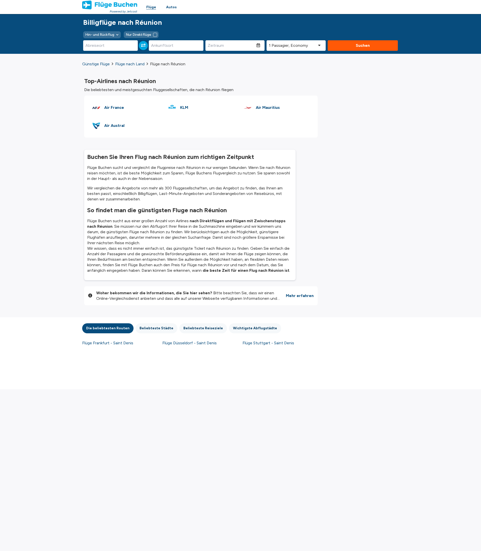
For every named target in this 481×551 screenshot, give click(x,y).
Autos (171, 7)
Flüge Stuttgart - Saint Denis (268, 343)
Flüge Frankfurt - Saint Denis (107, 343)
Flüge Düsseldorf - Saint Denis (189, 343)
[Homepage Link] (109, 5)
